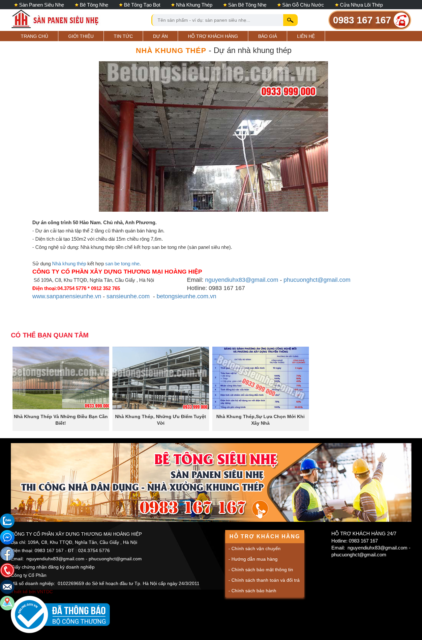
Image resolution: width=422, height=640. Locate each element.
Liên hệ (306, 36)
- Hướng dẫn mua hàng (253, 559)
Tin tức (123, 36)
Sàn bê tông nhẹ (247, 5)
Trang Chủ (34, 36)
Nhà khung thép (194, 5)
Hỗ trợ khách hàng (213, 36)
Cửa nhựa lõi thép (361, 5)
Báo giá (267, 36)
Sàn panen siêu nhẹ (41, 5)
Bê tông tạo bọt (142, 5)
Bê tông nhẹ (94, 5)
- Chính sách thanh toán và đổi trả (264, 580)
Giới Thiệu (81, 36)
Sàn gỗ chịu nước (303, 5)
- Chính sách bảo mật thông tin (260, 569)
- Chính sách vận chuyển (254, 548)
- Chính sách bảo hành (252, 590)
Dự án (160, 36)
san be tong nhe (122, 263)
